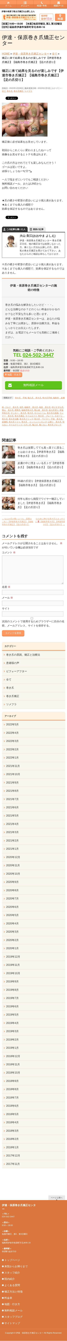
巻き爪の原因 (53, 413)
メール (7, 597)
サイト (6, 608)
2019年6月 (12, 1006)
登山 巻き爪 (8, 410)
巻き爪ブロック (54, 425)
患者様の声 (12, 663)
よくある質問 (12, 1285)
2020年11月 (13, 865)
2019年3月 (12, 1031)
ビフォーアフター (16, 671)
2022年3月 (12, 741)
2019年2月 (12, 1039)
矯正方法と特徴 (13, 1291)
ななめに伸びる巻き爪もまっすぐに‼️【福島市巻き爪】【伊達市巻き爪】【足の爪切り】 (50, 522)
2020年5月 (12, 915)
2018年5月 (12, 1114)
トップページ (12, 1260)
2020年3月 (12, 931)
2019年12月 (13, 956)
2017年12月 (13, 1155)
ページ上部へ (57, 1198)
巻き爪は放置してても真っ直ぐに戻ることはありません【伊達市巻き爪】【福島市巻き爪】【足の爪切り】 (41, 451)
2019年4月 (12, 1023)
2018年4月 (12, 1122)
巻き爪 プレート (46, 416)
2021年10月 (13, 774)
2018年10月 (13, 1072)
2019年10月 (13, 973)
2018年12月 (13, 1056)
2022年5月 (12, 724)
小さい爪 (27, 425)
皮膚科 (5, 422)
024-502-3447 (38, 355)
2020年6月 (12, 907)
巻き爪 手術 (21, 398)
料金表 (8, 1298)
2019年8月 (12, 989)
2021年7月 (12, 799)
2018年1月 (12, 1147)
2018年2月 (12, 1139)
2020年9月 (12, 882)
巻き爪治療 (14, 419)
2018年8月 (12, 1089)
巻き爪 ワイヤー (42, 419)
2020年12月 (13, 857)
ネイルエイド (31, 416)
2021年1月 (12, 848)
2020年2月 (12, 940)
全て (4, 91)
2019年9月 (12, 981)
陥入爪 (35, 425)
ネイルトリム (40, 413)
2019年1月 (12, 1047)
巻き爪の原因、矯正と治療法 (23, 654)
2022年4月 (12, 732)
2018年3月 (12, 1130)
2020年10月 (13, 873)
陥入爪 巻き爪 (34, 398)
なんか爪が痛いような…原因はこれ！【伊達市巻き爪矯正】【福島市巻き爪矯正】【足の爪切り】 (17, 522)
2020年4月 (12, 923)
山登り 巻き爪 (54, 422)
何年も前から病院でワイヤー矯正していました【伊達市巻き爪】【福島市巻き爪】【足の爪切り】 (41, 503)
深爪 (21, 407)
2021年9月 (12, 782)
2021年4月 (12, 824)
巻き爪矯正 (18, 91)
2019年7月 (12, 998)
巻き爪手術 (47, 398)
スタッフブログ (13, 1316)
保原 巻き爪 (45, 407)
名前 (6, 587)
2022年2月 (12, 749)
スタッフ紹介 (12, 1272)
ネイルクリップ (15, 425)
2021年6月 (12, 807)
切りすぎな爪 (57, 407)
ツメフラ (28, 91)
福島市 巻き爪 (31, 407)
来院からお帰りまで (16, 1266)
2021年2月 (12, 840)
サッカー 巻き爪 (18, 413)
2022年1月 (12, 757)
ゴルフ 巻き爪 (12, 407)
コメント (9, 552)
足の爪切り (54, 410)
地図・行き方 (14, 374)
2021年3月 (12, 832)
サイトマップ (12, 1323)
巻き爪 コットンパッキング (34, 422)
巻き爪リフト (14, 422)
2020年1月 (12, 948)
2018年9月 (12, 1081)
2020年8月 (12, 890)
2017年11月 (13, 1164)
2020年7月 (12, 898)
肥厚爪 (17, 410)
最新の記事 (38, 229)
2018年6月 (12, 1105)
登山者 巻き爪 (41, 410)
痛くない (43, 425)
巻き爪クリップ (26, 419)
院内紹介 (9, 1279)
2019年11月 (13, 965)
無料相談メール (33, 385)
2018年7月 (12, 1097)
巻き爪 (10, 91)
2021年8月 (12, 790)
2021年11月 (13, 766)
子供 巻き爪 (56, 419)
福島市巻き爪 (27, 410)
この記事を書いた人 (16, 229)
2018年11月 (13, 1064)
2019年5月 (12, 1014)
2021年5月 (12, 815)
